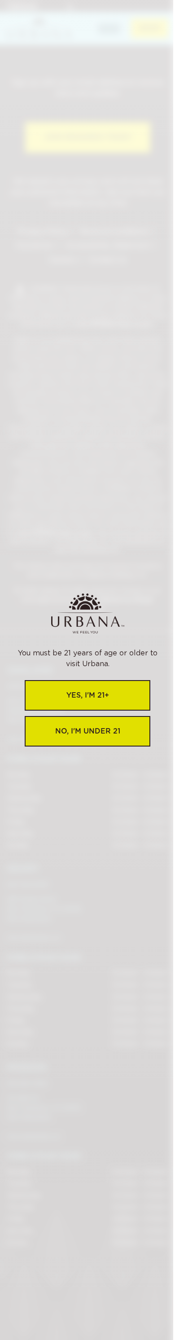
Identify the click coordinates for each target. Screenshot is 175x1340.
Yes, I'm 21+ (87, 695)
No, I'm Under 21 (87, 731)
